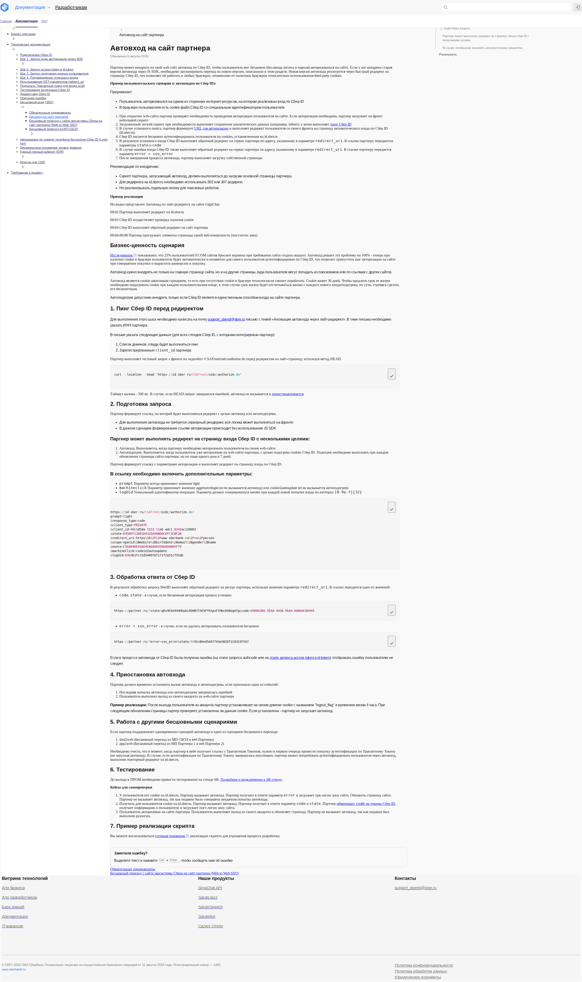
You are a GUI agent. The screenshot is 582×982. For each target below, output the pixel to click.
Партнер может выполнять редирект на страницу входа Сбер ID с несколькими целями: (486, 38)
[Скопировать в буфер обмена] (392, 374)
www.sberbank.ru (14, 969)
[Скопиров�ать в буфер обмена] (392, 641)
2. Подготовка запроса (455, 28)
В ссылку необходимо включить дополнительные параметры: (483, 48)
